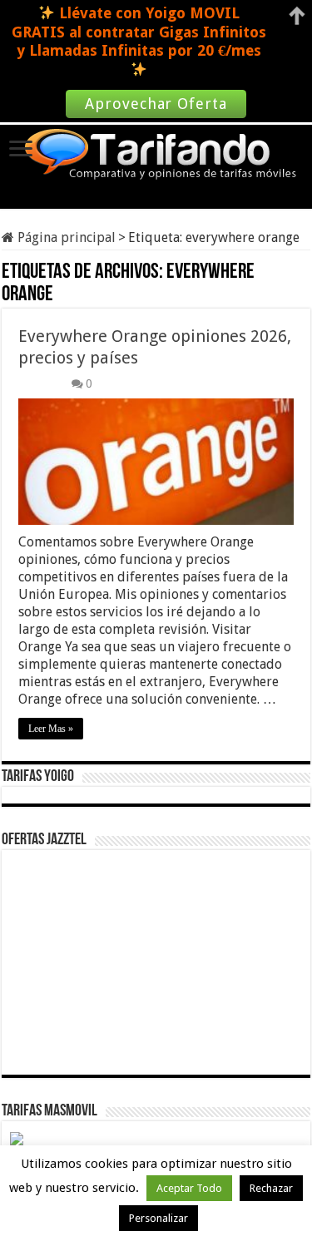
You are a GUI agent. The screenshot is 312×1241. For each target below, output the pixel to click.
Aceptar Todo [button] (189, 1188)
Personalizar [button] (158, 1218)
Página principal (65, 237)
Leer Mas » (50, 728)
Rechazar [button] (271, 1188)
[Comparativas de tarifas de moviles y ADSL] (156, 156)
